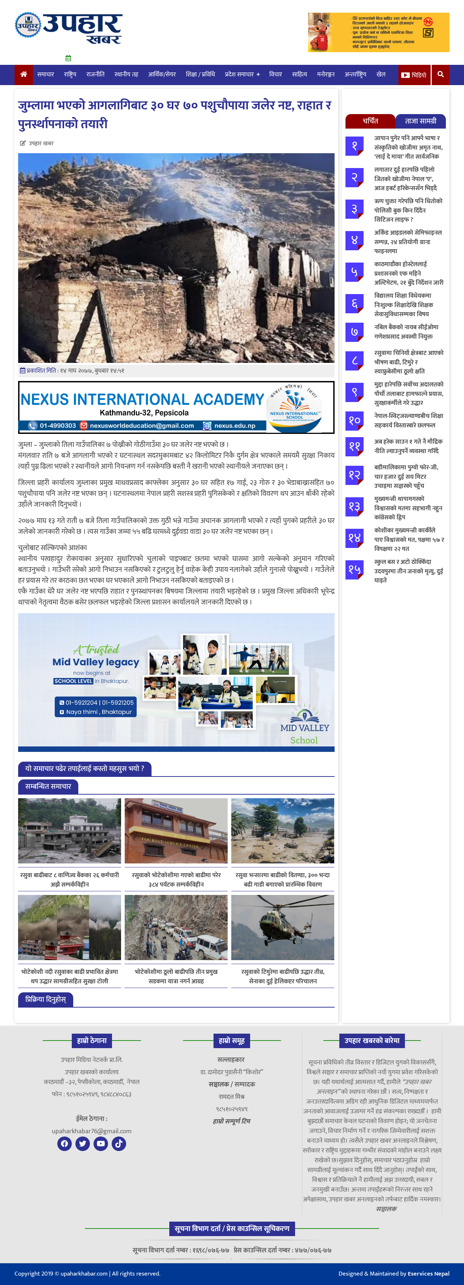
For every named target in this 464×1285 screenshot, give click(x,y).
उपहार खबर (41, 143)
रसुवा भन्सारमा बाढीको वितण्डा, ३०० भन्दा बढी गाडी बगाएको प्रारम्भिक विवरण (283, 880)
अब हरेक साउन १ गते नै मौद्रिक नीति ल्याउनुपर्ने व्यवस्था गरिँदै (408, 446)
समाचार (45, 75)
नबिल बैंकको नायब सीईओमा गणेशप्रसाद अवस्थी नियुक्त (406, 332)
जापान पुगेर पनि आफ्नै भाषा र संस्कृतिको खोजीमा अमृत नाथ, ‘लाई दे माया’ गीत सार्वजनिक (408, 147)
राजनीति (95, 75)
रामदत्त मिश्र (232, 1097)
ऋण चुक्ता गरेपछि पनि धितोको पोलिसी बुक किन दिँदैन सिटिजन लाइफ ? (408, 210)
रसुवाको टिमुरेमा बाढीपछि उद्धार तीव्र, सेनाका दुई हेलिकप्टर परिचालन (282, 977)
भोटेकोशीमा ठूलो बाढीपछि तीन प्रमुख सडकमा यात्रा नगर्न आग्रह (176, 977)
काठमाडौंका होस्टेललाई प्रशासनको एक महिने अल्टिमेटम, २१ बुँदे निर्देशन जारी (408, 273)
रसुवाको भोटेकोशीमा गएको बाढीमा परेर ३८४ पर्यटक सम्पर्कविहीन (176, 880)
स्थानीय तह (126, 75)
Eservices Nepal (429, 1274)
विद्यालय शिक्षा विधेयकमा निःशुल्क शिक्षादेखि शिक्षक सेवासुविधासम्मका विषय (403, 305)
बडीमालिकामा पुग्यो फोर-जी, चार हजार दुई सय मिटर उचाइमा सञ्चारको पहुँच (406, 476)
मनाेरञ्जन (326, 75)
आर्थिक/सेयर (162, 75)
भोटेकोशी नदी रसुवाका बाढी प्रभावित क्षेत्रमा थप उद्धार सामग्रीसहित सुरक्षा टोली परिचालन (69, 977)
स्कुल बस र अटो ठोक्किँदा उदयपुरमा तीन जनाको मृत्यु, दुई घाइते (408, 571)
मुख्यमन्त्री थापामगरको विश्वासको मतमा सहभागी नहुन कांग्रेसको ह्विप (408, 508)
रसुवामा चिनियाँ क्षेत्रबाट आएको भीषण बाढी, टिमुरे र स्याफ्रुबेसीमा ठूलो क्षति (409, 362)
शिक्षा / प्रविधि (200, 75)
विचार (275, 75)
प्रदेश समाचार (239, 75)
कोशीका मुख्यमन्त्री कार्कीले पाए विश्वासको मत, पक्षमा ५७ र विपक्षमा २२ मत (409, 540)
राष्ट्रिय (70, 75)
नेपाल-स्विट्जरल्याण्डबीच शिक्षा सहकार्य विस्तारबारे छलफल (408, 421)
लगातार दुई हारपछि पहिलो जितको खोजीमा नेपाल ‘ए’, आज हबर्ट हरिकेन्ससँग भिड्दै (405, 179)
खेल (381, 75)
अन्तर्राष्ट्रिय (355, 75)
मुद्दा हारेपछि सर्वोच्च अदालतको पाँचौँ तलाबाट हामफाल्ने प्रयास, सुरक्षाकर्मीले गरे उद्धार (409, 394)
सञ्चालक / (222, 1084)
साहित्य (299, 75)
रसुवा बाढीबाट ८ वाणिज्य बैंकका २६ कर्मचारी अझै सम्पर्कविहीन (69, 880)
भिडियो (419, 76)
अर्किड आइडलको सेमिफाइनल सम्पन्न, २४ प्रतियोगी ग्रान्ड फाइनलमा (408, 242)
